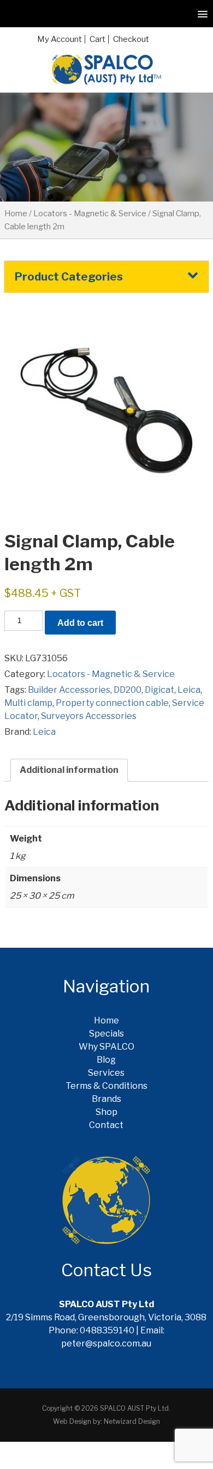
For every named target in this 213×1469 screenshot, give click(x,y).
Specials (106, 1033)
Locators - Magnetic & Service (89, 213)
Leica (188, 690)
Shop (106, 1112)
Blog (106, 1059)
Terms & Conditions (106, 1086)
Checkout (131, 39)
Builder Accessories (69, 690)
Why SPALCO (106, 1046)
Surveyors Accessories (89, 716)
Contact (106, 1125)
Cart (97, 39)
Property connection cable (112, 703)
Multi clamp (28, 703)
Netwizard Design (132, 1421)
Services (106, 1073)
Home (15, 213)
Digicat (159, 690)
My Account (59, 39)
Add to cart (80, 622)
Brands (106, 1099)
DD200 (127, 690)
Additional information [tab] (69, 770)
